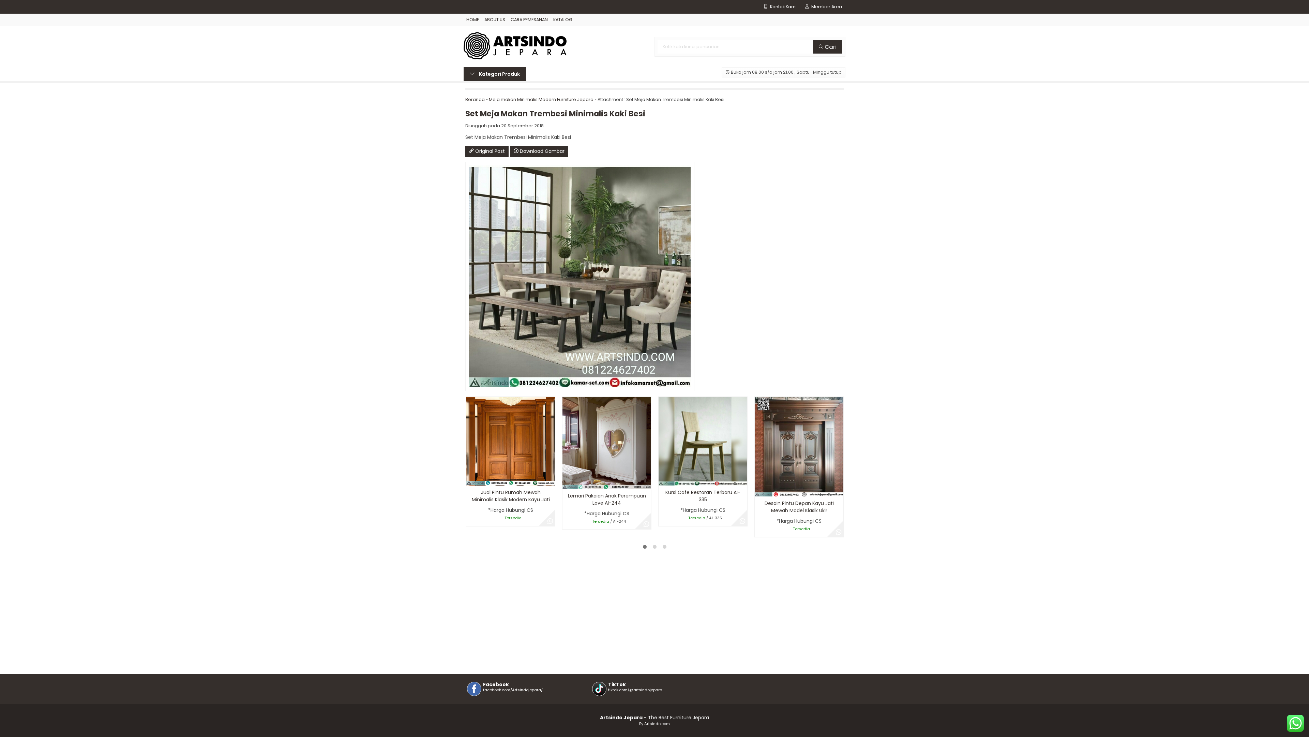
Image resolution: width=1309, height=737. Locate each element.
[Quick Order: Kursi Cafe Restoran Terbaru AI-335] (663, 479)
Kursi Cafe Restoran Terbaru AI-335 (702, 496)
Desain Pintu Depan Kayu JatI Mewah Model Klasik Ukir (799, 507)
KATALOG (562, 20)
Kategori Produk (499, 74)
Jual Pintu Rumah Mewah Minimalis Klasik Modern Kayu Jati (511, 496)
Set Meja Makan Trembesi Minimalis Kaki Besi (555, 113)
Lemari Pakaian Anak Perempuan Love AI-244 (607, 499)
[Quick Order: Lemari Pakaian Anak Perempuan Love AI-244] (567, 482)
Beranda (475, 99)
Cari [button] (830, 47)
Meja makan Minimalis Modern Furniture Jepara (541, 99)
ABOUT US (494, 20)
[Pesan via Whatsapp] (550, 521)
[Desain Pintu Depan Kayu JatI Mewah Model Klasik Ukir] (799, 446)
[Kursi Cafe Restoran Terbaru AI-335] (703, 440)
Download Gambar (541, 151)
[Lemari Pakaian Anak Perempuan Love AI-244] (606, 442)
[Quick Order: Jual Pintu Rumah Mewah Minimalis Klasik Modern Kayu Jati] (471, 479)
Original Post (489, 151)
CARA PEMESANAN (529, 20)
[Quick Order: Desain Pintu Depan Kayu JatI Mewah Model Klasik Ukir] (759, 490)
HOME (472, 20)
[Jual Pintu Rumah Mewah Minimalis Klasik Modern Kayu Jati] (510, 440)
